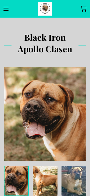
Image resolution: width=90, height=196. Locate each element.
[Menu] (6, 9)
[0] (83, 9)
